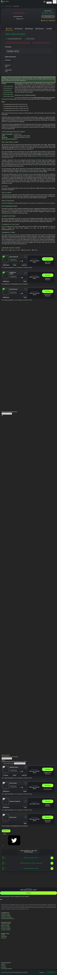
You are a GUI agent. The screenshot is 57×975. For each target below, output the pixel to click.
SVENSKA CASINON (6, 917)
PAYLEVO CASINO (6, 928)
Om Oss (3, 965)
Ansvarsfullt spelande (6, 968)
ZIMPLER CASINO (5, 924)
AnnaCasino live (8, 90)
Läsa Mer (5, 831)
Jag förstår (51, 972)
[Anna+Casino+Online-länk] (14, 845)
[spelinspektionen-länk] (2, 955)
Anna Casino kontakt (9, 96)
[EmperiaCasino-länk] (6, 294)
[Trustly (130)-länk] (30, 19)
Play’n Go (47, 203)
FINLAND (3, 938)
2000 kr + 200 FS (49, 13)
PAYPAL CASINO (5, 927)
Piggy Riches (17, 149)
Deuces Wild (9, 157)
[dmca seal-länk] (2, 949)
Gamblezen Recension (47, 279)
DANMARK (4, 936)
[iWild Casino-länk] (6, 820)
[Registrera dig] (55, 2)
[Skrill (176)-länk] (27, 19)
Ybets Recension (48, 789)
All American (46, 156)
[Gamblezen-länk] (6, 278)
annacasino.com (8, 61)
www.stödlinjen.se (18, 267)
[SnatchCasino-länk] (5, 886)
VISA (5, 210)
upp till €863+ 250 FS (34, 804)
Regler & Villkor (28, 267)
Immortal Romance (41, 147)
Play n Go (16, 51)
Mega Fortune (39, 170)
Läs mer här (41, 972)
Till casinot (48, 16)
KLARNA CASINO (5, 930)
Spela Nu (28, 893)
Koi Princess (32, 125)
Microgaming (10, 51)
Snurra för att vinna (6, 413)
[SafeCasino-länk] (9, 863)
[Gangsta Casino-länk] (6, 772)
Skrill (51, 210)
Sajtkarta (3, 964)
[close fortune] (2, 415)
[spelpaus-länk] (2, 959)
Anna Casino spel (8, 88)
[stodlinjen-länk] (2, 952)
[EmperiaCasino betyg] (22, 293)
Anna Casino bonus (8, 86)
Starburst (24, 149)
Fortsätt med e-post (20, 763)
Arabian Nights (23, 170)
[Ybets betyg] (22, 787)
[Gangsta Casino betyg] (22, 771)
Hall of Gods (30, 170)
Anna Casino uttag (8, 94)
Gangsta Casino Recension (48, 773)
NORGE (3, 935)
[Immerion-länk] (6, 804)
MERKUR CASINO (5, 915)
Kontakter (3, 967)
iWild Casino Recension (48, 821)
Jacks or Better (39, 156)
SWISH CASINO (5, 925)
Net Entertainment (31, 203)
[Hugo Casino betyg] (22, 261)
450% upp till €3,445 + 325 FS (28, 890)
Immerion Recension (47, 805)
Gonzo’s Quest (22, 125)
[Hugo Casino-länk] (6, 262)
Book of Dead (19, 147)
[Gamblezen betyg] (22, 277)
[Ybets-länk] (6, 788)
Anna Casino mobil (8, 92)
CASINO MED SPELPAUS (7, 918)
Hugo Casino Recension (48, 262)
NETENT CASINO (5, 914)
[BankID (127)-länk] (14, 19)
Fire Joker (27, 147)
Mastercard (10, 210)
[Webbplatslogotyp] (22, 2)
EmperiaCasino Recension (47, 295)
